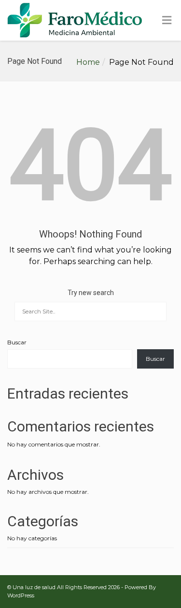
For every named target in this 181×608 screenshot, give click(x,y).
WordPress (20, 595)
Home (88, 62)
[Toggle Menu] (167, 20)
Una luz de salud (34, 587)
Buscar (17, 342)
